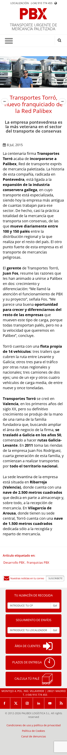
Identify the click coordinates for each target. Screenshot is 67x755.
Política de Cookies (33, 731)
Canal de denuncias (33, 736)
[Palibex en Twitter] (16, 703)
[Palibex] (33, 13)
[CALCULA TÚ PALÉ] (47, 679)
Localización (19, 3)
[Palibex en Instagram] (27, 703)
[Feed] (61, 703)
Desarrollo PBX (13, 563)
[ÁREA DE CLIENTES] (47, 646)
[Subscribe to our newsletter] (33, 578)
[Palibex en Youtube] (50, 703)
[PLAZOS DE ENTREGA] (49, 662)
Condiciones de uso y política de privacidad (34, 725)
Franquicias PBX (38, 563)
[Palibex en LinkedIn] (38, 703)
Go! (55, 605)
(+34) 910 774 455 (41, 3)
